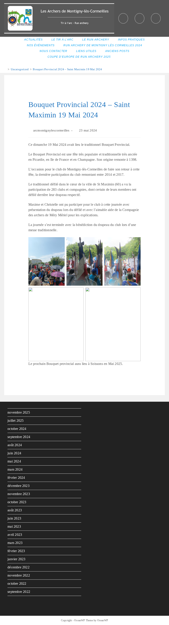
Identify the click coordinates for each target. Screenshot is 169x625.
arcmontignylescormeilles (51, 130)
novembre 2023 (18, 494)
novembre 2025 (18, 412)
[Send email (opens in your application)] (156, 18)
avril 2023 (14, 534)
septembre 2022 (18, 592)
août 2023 (14, 510)
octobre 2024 (16, 429)
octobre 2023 (16, 502)
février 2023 (16, 551)
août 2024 (14, 445)
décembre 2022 (18, 567)
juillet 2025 (15, 420)
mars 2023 (14, 543)
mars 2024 (14, 469)
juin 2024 (14, 453)
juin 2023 (14, 518)
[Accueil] (5, 69)
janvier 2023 (16, 559)
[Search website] (120, 57)
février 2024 (16, 477)
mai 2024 (14, 461)
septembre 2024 (18, 437)
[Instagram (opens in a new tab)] (139, 18)
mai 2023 (14, 526)
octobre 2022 (16, 583)
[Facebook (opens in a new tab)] (123, 18)
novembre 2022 (18, 575)
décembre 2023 (18, 486)
